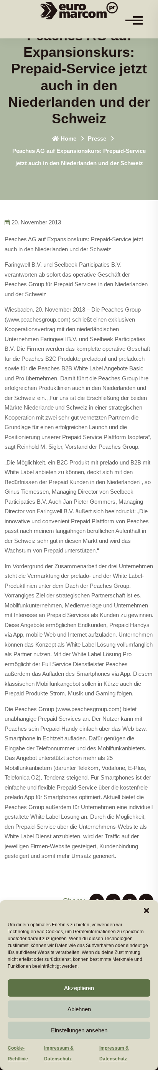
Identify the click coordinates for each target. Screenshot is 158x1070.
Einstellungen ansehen (79, 1030)
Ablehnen (79, 1009)
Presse (97, 138)
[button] (146, 910)
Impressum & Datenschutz (59, 1053)
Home (68, 138)
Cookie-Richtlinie (18, 1053)
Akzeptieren (79, 988)
